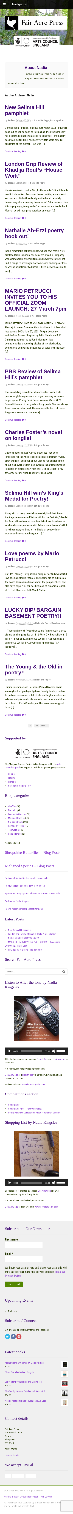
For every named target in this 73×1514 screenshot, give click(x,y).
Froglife (11, 778)
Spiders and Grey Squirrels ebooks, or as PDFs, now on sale (32, 893)
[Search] (63, 971)
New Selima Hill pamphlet (24, 110)
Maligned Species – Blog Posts (29, 866)
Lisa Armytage (58, 1059)
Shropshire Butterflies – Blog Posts (32, 852)
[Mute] (53, 1051)
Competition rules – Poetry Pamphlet (25, 1108)
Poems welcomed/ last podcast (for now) (24, 909)
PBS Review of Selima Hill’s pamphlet (33, 374)
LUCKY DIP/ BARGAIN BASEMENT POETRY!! (33, 613)
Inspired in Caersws (17, 814)
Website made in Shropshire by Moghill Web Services (28, 1496)
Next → (44, 725)
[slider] (61, 1051)
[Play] (9, 1051)
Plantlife (12, 781)
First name (11, 1239)
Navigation (19, 4)
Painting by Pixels (16, 826)
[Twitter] (8, 1337)
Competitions (14, 1104)
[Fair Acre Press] (36, 27)
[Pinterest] (19, 1337)
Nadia (10, 120)
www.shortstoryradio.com (33, 1084)
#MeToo (12, 806)
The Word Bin (14, 830)
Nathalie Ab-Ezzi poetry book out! (23, 938)
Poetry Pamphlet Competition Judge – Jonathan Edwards (34, 1112)
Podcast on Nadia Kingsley (17, 901)
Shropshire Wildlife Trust (19, 785)
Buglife (11, 774)
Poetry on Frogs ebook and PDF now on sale (25, 885)
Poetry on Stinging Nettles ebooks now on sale (26, 878)
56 (37, 725)
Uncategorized (57, 120)
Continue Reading (13, 151)
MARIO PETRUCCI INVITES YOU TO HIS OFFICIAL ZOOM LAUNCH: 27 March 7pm (35, 300)
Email (9, 1253)
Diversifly (12, 810)
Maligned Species (16, 818)
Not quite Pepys (41, 120)
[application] (36, 1051)
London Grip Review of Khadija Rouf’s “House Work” (34, 170)
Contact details (12, 1455)
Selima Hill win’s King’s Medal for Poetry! (34, 496)
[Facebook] (13, 1337)
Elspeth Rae (42, 1059)
